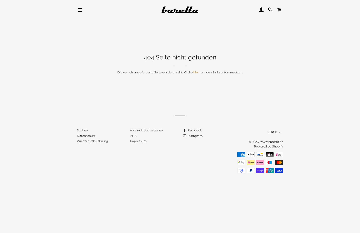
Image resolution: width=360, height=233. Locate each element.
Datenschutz (86, 136)
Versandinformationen (146, 130)
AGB (133, 136)
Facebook (194, 130)
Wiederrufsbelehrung (92, 141)
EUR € (272, 132)
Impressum (138, 141)
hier (196, 72)
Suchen (82, 130)
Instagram (195, 136)
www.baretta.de (271, 142)
